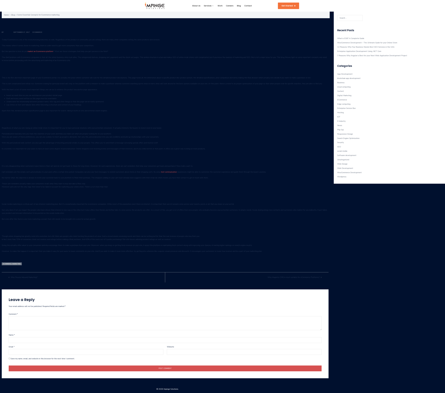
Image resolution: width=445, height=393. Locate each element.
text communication (169, 172)
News (339, 125)
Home (6, 15)
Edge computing (343, 104)
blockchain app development (349, 78)
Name (12, 335)
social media (342, 151)
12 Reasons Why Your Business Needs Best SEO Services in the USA (365, 47)
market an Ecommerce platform (40, 51)
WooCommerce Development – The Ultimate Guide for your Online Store (367, 42)
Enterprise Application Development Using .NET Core (359, 51)
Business (341, 82)
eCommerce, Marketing (12, 264)
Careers (229, 5)
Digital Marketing (344, 95)
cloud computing (344, 87)
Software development (346, 155)
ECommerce (37, 32)
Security (340, 142)
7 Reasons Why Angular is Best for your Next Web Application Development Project (372, 55)
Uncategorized (343, 159)
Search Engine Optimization (348, 138)
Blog (239, 5)
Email (11, 347)
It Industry (341, 121)
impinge (7, 32)
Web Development (345, 168)
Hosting (340, 112)
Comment (13, 314)
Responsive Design (345, 134)
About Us (196, 5)
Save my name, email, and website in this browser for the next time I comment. (43, 358)
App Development (345, 74)
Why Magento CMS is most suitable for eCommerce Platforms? (294, 277)
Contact (248, 5)
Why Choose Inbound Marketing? (24, 277)
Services (207, 5)
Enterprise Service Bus (346, 108)
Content (340, 91)
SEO (339, 147)
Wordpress (341, 176)
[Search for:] (350, 18)
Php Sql (340, 129)
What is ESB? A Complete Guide (350, 38)
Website (170, 347)
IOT (338, 117)
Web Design (342, 164)
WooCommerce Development (349, 172)
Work (220, 5)
